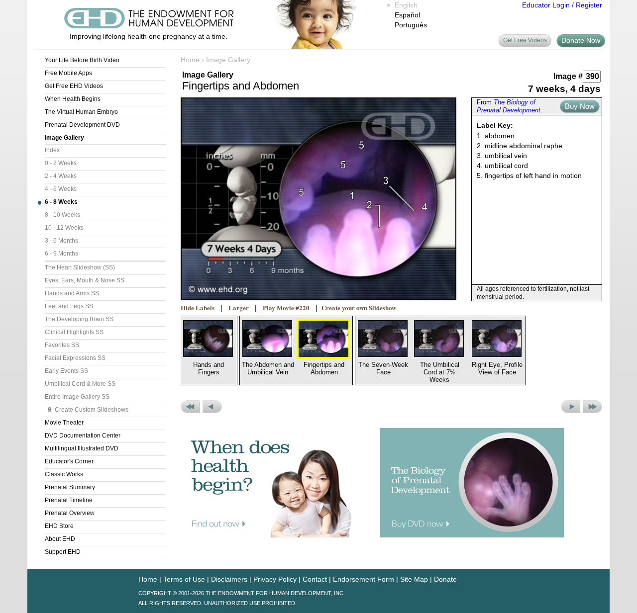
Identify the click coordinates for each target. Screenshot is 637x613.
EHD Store (59, 526)
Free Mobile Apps (68, 73)
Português (411, 25)
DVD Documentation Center (82, 435)
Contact (315, 579)
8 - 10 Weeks (62, 214)
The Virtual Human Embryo (81, 111)
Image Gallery (64, 137)
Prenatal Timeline (69, 500)
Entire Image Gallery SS (77, 396)
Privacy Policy (275, 579)
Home (190, 60)
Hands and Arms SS (72, 293)
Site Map (414, 579)
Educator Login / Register (562, 5)
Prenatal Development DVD (82, 124)
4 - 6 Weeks (61, 188)
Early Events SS (66, 370)
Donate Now (580, 40)
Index (52, 150)
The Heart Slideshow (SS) (80, 267)
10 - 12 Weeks (64, 227)
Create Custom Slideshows (91, 409)
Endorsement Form (363, 579)
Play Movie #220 (286, 307)
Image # (568, 76)
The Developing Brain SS (79, 319)
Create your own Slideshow (358, 307)
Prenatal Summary (70, 487)
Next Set (592, 406)
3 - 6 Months (61, 240)
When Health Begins (73, 98)
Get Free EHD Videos (74, 86)
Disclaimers (229, 579)
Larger (238, 307)
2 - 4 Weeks (61, 176)
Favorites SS (62, 345)
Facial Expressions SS (75, 357)
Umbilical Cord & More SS (80, 383)
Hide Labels (197, 307)
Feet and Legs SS (69, 306)
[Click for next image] (319, 198)
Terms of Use (184, 579)
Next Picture (570, 406)
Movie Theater (64, 422)
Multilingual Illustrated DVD (81, 448)
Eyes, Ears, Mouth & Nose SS (84, 280)
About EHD (60, 538)
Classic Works (64, 474)
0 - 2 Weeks (61, 163)
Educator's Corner (69, 461)
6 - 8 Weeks (61, 201)
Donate (445, 579)
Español (407, 15)
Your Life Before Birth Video (82, 60)
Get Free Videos (525, 40)
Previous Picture (212, 406)
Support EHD (63, 551)
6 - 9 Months (61, 253)
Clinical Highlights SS (74, 332)
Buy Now (580, 106)
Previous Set (190, 406)
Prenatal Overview (70, 513)
